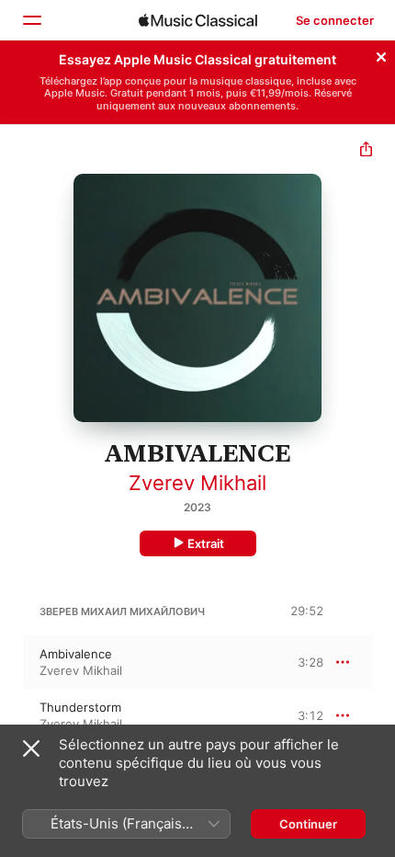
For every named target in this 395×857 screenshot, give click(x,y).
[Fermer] (381, 54)
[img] (198, 20)
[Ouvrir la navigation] (31, 20)
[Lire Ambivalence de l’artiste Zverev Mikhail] (12, 662)
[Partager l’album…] (366, 151)
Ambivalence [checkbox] (76, 653)
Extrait (205, 543)
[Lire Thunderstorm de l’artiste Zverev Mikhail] (12, 715)
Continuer (308, 824)
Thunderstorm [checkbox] (80, 707)
